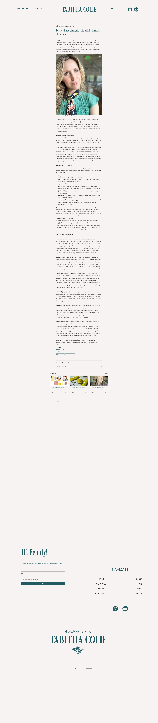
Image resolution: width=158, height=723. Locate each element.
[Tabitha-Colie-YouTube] (136, 9)
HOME (101, 579)
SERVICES (101, 584)
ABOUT (101, 588)
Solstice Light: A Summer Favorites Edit (58, 387)
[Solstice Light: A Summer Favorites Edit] (59, 381)
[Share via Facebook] (56, 362)
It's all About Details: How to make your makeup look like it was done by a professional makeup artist (98, 388)
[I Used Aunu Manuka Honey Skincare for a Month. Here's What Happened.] (79, 381)
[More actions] (101, 26)
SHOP (139, 579)
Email (22, 573)
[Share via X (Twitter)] (59, 362)
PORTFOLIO (101, 593)
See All (106, 373)
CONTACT (139, 588)
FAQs (139, 584)
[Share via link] (65, 362)
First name (23, 567)
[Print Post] (68, 362)
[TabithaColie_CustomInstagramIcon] (115, 609)
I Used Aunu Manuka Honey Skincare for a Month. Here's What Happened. (78, 388)
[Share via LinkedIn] (62, 362)
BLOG (139, 593)
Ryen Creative (89, 668)
